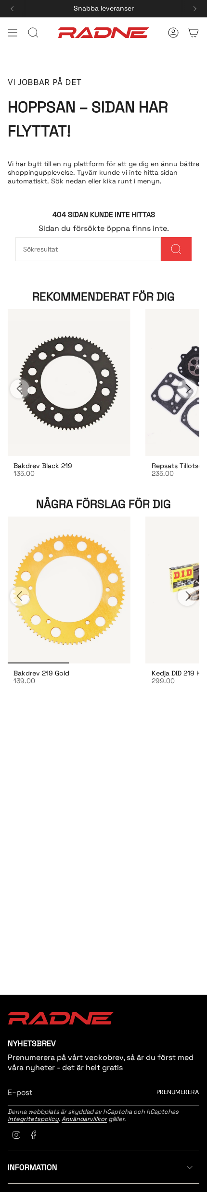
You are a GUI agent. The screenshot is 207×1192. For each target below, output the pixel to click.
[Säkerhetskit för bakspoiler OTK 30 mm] (69, 590)
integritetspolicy (33, 1119)
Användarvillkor (84, 1119)
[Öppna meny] (12, 33)
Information (32, 1167)
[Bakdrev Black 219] (69, 382)
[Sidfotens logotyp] (61, 1018)
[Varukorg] (193, 33)
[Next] (195, 8)
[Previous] (12, 8)
